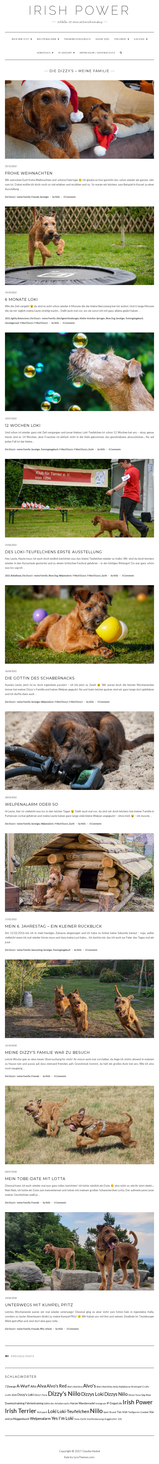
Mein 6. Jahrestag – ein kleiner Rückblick (53, 926)
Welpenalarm (47, 39)
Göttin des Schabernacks (57, 1403)
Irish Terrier (20, 1410)
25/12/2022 (11, 166)
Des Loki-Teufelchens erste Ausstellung (53, 552)
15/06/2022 (11, 544)
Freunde (120, 39)
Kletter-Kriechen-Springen (92, 318)
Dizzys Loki (92, 1394)
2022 (7, 318)
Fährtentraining (34, 1403)
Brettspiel (136, 1386)
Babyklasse (16, 575)
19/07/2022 (11, 418)
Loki (52, 1411)
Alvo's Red (57, 1385)
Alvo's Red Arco (75, 1386)
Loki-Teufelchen (73, 1411)
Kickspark (42, 1412)
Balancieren (23, 318)
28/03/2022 (11, 797)
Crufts (145, 1386)
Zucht (91, 449)
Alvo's (89, 1386)
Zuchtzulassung (95, 1419)
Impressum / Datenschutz (97, 52)
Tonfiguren (134, 1412)
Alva (41, 1386)
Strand (112, 1412)
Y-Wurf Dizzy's (26, 322)
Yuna (77, 1419)
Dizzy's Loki (25, 1394)
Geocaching (36, 950)
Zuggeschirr (110, 1419)
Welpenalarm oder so (31, 804)
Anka (115, 1386)
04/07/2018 (11, 1171)
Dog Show (146, 1395)
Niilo (96, 1410)
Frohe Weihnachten (29, 173)
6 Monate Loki (21, 299)
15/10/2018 (11, 1045)
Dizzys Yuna (134, 1395)
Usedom (144, 1412)
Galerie (140, 39)
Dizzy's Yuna (40, 1395)
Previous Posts (22, 1356)
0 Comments (70, 196)
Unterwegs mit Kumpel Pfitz (39, 1305)
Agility (14, 318)
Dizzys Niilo (116, 1394)
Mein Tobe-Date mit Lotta (35, 1179)
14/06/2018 (11, 1298)
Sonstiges (44, 52)
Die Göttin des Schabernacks (40, 678)
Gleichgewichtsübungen (67, 318)
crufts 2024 (11, 1395)
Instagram (100, 1403)
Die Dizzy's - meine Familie (17, 196)
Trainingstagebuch (77, 39)
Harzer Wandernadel (82, 1403)
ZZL (120, 1419)
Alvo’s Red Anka (104, 1386)
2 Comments (60, 1202)
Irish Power (80, 10)
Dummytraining (15, 1403)
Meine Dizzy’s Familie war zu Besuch (47, 1052)
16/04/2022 (11, 671)
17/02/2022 (11, 919)
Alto (33, 1386)
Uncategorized (12, 322)
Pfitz (42, 1328)
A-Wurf (23, 1386)
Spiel (105, 1412)
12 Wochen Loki (23, 425)
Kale (66, 1457)
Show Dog (102, 39)
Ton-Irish (122, 1412)
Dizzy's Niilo (64, 1393)
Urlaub (48, 1328)
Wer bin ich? (21, 39)
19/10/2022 (11, 292)
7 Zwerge (10, 1386)
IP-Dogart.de (114, 1403)
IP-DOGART (65, 52)
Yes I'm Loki (62, 1418)
